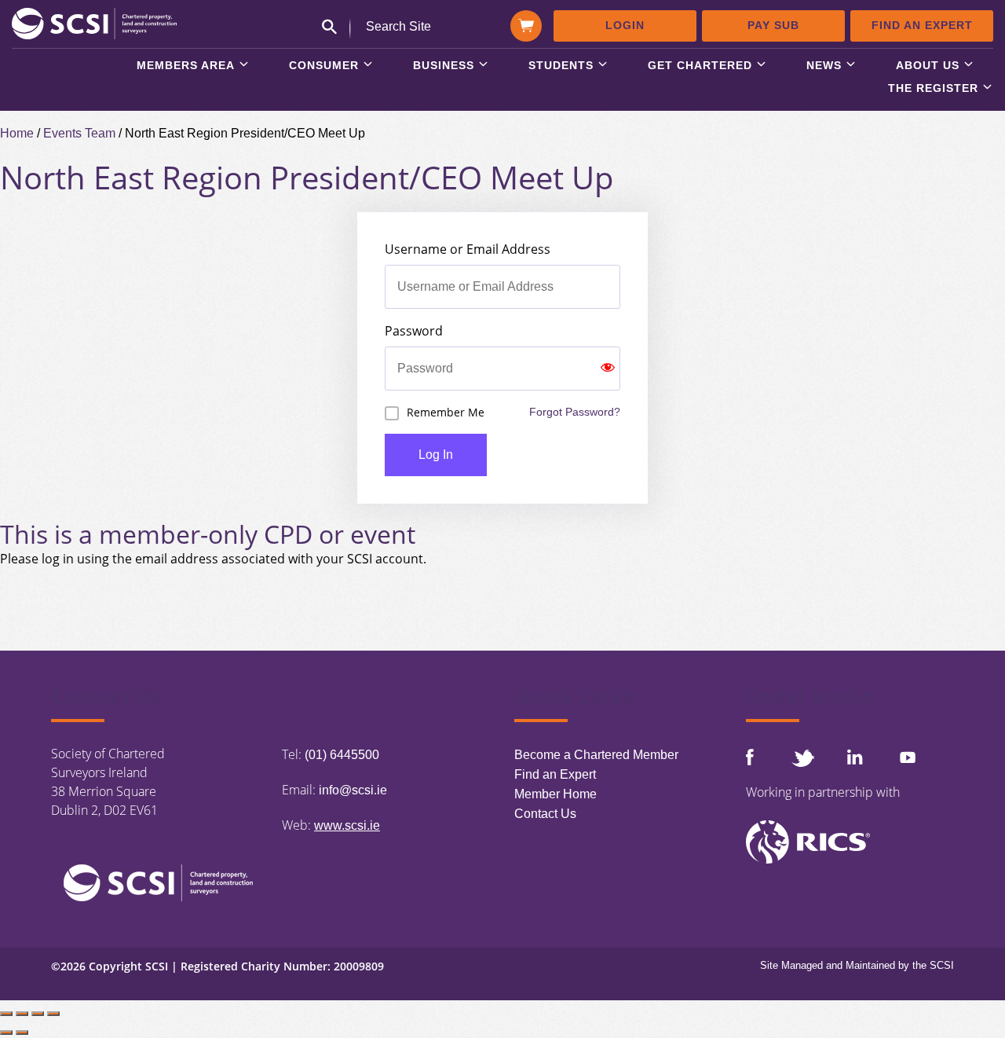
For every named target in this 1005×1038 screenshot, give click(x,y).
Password (414, 330)
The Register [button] (933, 88)
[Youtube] (907, 757)
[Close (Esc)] (53, 1013)
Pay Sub (773, 25)
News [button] (824, 66)
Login (625, 25)
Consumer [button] (324, 66)
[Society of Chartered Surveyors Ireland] (94, 22)
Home (17, 133)
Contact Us (545, 813)
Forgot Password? (574, 411)
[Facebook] (750, 757)
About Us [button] (927, 66)
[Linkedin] (855, 757)
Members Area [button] (186, 66)
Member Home (555, 794)
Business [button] (443, 66)
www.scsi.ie (347, 825)
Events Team (79, 133)
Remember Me (445, 412)
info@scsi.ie (353, 790)
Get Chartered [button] (700, 66)
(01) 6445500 (342, 754)
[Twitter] (802, 758)
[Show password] (607, 369)
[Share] (37, 1013)
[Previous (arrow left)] (6, 1032)
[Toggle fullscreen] (22, 1013)
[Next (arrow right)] (22, 1032)
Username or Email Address (467, 249)
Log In (435, 454)
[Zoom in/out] (6, 1013)
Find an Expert (922, 25)
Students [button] (561, 66)
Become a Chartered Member (596, 754)
